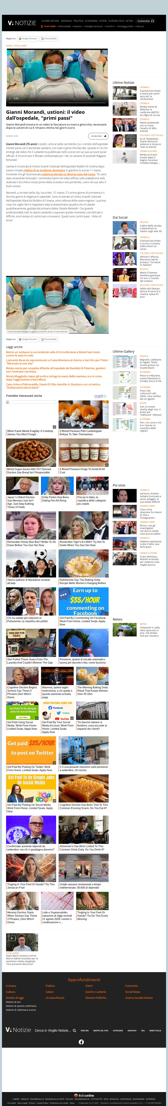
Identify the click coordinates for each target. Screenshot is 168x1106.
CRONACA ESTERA (148, 151)
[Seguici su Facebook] (81, 1043)
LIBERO (16, 1099)
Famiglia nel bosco (94, 26)
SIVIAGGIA (114, 1099)
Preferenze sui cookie (59, 1103)
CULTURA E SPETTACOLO (151, 135)
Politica (50, 985)
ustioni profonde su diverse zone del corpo (68, 174)
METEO (143, 624)
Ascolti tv (110, 26)
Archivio (132, 1030)
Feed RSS (85, 1030)
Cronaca (11, 985)
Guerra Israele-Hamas (139, 997)
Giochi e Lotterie (95, 991)
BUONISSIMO (139, 1099)
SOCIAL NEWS (20, 45)
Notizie (22, 1029)
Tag (143, 1030)
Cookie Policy (42, 1103)
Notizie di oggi (15, 997)
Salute (49, 991)
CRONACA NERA (147, 506)
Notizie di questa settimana (21, 1005)
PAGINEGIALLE (37, 1099)
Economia (131, 985)
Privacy (32, 1103)
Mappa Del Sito (100, 1030)
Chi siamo (11, 1103)
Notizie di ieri (13, 1002)
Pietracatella (65, 26)
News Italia (155, 1030)
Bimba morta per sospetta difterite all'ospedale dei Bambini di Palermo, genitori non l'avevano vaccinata (55, 369)
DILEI (106, 1099)
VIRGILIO (25, 1099)
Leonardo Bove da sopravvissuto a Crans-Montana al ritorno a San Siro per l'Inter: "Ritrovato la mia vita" (57, 361)
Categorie (118, 1030)
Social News (132, 991)
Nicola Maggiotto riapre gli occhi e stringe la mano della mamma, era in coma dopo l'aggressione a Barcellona (54, 377)
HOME (9, 45)
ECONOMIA (91, 21)
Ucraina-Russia (55, 997)
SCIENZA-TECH (116, 21)
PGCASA (69, 1099)
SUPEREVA (150, 1099)
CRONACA (66, 21)
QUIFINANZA (126, 1099)
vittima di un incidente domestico (44, 170)
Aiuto (72, 1103)
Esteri (89, 985)
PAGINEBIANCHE (81, 1099)
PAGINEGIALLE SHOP (54, 1099)
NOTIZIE (25, 23)
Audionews (144, 21)
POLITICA (79, 21)
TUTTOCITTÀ (96, 1099)
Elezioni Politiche (95, 997)
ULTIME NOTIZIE (50, 21)
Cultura (10, 991)
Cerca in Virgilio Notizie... (53, 1030)
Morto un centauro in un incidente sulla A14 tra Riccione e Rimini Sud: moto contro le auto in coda (53, 353)
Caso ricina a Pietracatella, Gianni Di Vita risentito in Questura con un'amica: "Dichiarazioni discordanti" (53, 386)
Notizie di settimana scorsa (21, 1009)
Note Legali (22, 1103)
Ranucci (140, 26)
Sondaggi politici (126, 26)
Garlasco (78, 26)
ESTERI (103, 21)
